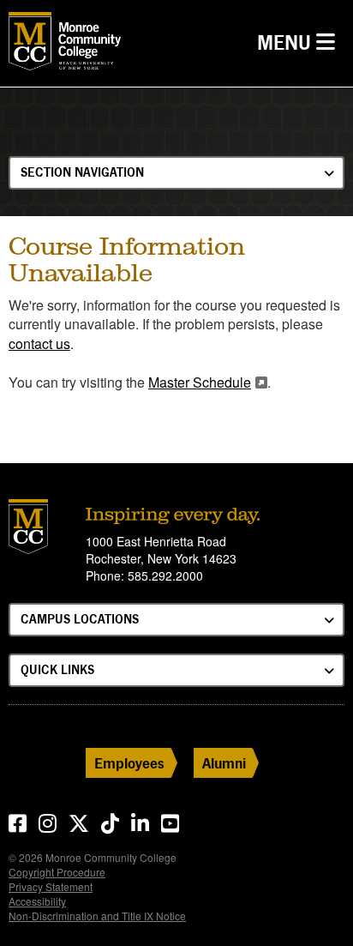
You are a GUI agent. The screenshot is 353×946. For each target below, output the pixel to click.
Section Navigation (82, 172)
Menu (300, 42)
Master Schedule (199, 382)
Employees (129, 763)
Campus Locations (80, 619)
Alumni (224, 763)
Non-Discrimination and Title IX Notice (97, 915)
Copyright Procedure (57, 872)
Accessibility (37, 901)
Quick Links (57, 669)
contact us (39, 343)
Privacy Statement (51, 886)
